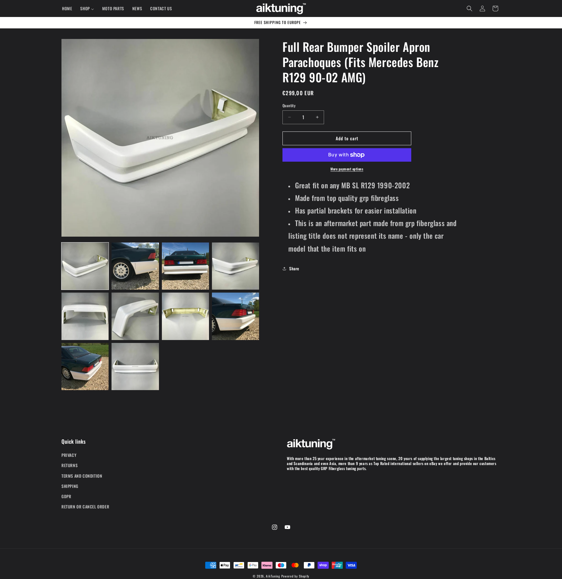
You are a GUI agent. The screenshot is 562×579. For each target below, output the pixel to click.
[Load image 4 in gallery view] (235, 266)
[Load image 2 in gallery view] (135, 266)
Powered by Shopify (295, 576)
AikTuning (273, 576)
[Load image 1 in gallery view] (85, 266)
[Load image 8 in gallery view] (235, 316)
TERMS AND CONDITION (81, 476)
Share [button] (294, 268)
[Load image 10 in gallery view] (135, 366)
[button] (469, 8)
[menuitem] (67, 8)
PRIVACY (68, 455)
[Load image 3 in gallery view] (185, 266)
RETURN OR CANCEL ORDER (85, 506)
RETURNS (69, 465)
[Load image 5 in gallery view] (85, 316)
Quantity (288, 105)
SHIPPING (69, 486)
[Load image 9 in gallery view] (85, 366)
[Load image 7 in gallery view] (185, 316)
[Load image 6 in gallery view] (135, 316)
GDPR (66, 496)
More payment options (346, 168)
